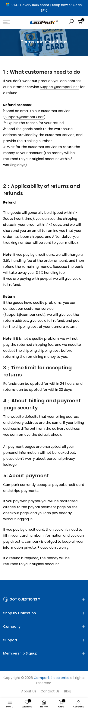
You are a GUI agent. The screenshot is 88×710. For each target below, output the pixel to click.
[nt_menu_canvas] (12, 22)
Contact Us (50, 691)
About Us (28, 691)
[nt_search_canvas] (71, 22)
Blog (67, 691)
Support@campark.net (59, 86)
